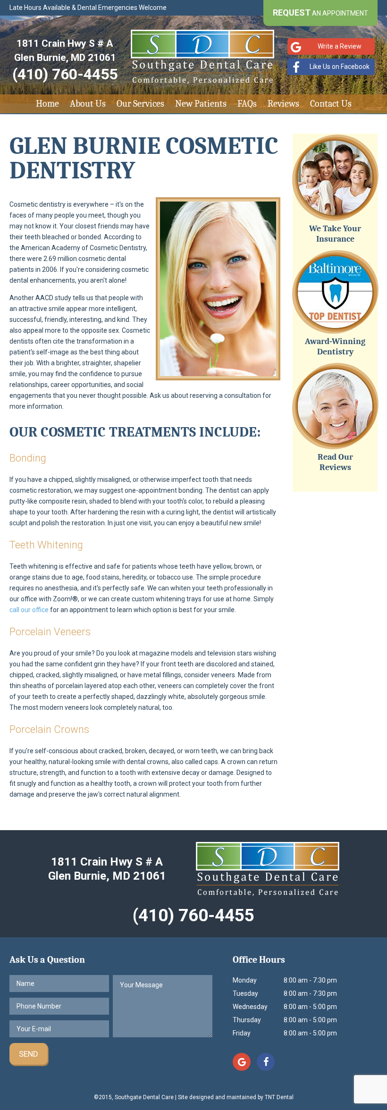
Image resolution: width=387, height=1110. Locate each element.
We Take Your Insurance (335, 234)
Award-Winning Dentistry (335, 346)
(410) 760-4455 (65, 74)
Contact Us (331, 103)
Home (47, 103)
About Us (88, 103)
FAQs (247, 103)
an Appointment (320, 12)
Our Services (140, 103)
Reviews (283, 103)
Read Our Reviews (335, 462)
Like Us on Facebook (340, 66)
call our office (29, 610)
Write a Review (340, 46)
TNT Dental (279, 1097)
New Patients (201, 103)
